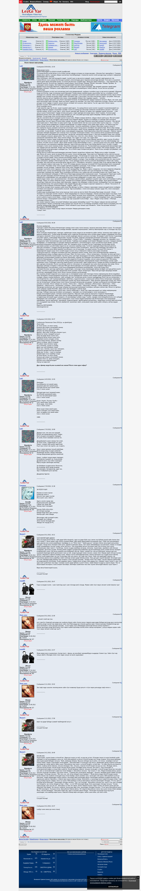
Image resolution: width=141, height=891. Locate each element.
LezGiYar (76, 45)
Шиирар (50, 47)
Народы (75, 20)
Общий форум (34, 60)
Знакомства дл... (46, 858)
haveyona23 (103, 43)
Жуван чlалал (44, 60)
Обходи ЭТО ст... (29, 872)
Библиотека (86, 20)
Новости (26, 20)
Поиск (115, 53)
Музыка (115, 20)
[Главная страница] (20, 21)
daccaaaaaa (103, 41)
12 (121, 717)
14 (121, 804)
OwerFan (102, 47)
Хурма (25, 41)
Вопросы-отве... (53, 41)
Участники (93, 53)
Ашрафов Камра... (29, 863)
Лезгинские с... (27, 45)
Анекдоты (51, 43)
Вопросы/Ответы (35, 1)
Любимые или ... (53, 45)
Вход (87, 1)
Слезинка (77, 41)
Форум (55, 1)
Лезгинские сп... (28, 858)
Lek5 (75, 49)
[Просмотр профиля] (28, 79)
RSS (71, 1)
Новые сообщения (82, 53)
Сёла (34, 20)
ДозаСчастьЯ (36, 58)
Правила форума (105, 53)
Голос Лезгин (63, 20)
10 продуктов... (27, 43)
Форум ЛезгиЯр (23, 60)
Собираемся (46, 863)
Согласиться (113, 886)
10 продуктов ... (46, 854)
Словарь (46, 1)
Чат (60, 1)
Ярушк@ (76, 47)
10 (121, 648)
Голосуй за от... (28, 867)
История (42, 20)
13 (121, 751)
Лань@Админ (78, 43)
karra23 (102, 45)
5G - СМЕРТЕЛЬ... (46, 872)
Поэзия (51, 20)
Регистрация (95, 1)
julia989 (102, 49)
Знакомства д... (27, 47)
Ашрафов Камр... (28, 49)
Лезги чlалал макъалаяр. (57, 60)
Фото (99, 20)
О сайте (25, 1)
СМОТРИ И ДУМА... (46, 867)
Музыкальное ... (53, 49)
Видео (107, 20)
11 (121, 682)
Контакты (66, 1)
